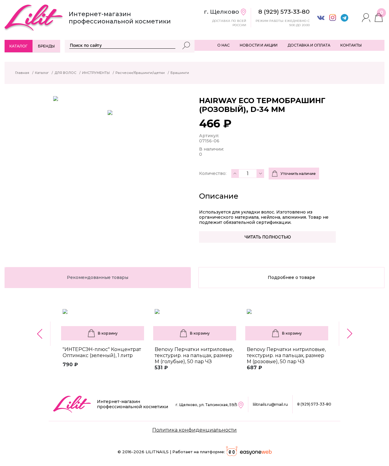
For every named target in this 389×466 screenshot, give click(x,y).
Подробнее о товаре (291, 277)
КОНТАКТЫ (351, 45)
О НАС (223, 45)
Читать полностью (267, 236)
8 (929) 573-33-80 (314, 404)
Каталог (18, 46)
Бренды (46, 46)
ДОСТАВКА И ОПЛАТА (308, 45)
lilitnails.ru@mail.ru (270, 404)
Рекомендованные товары (97, 277)
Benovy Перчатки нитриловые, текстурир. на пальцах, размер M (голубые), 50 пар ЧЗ (194, 355)
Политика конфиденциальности (194, 430)
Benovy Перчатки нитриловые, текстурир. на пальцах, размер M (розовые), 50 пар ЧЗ (286, 355)
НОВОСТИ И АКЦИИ (258, 45)
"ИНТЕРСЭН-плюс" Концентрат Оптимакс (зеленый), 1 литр (102, 352)
